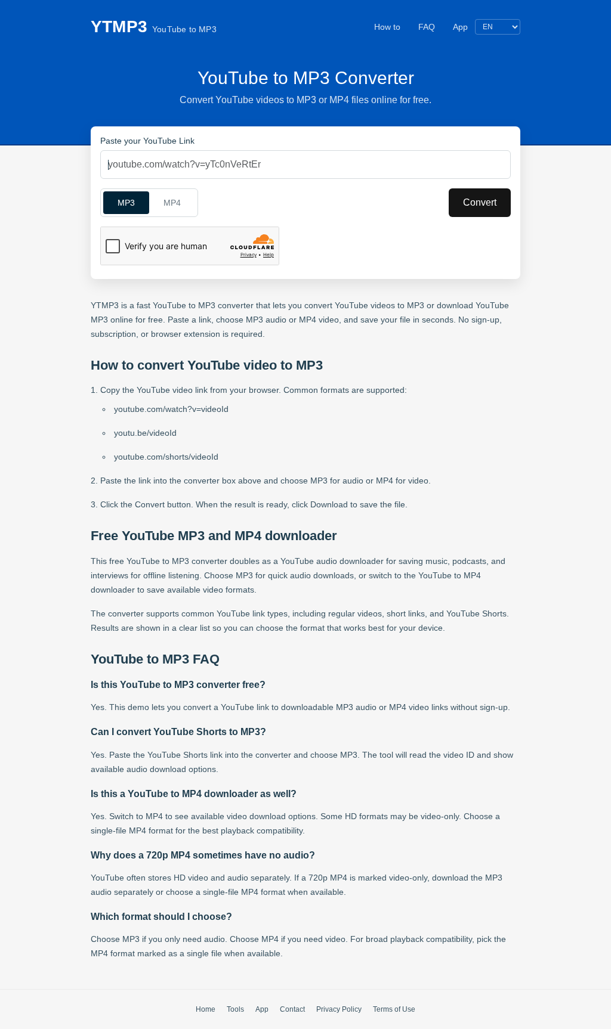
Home (205, 1009)
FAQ (426, 27)
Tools (235, 1009)
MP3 (126, 202)
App (460, 27)
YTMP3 (154, 26)
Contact (292, 1009)
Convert (479, 202)
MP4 (172, 202)
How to (387, 27)
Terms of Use (394, 1009)
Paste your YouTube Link (147, 140)
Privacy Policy (339, 1009)
